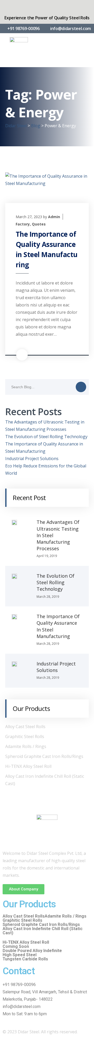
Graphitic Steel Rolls (24, 736)
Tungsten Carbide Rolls (25, 959)
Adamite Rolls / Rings (25, 746)
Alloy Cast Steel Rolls (25, 726)
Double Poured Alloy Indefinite (32, 951)
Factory (23, 224)
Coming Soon (16, 946)
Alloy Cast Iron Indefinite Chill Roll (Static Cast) (43, 931)
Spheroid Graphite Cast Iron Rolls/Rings (44, 756)
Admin (54, 216)
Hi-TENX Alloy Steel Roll (28, 766)
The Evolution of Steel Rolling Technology (46, 436)
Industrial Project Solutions (31, 458)
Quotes (39, 224)
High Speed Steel (20, 955)
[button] (23, 889)
